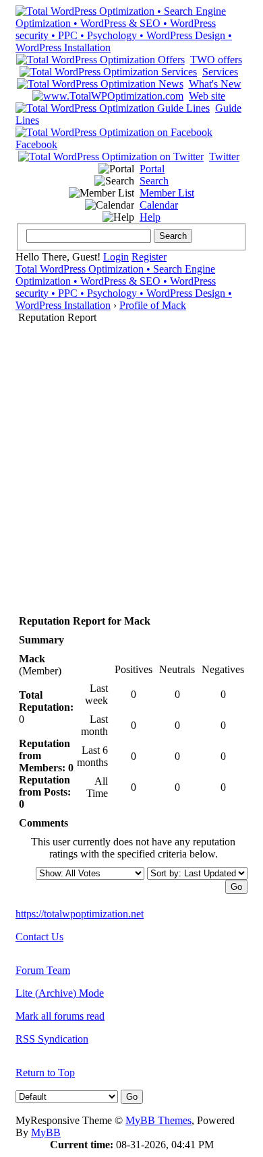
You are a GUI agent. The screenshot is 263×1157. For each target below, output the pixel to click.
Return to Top (45, 1072)
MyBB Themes (158, 1120)
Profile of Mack (152, 305)
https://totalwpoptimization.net (80, 913)
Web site (207, 96)
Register (149, 256)
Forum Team (43, 970)
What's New (215, 84)
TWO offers (216, 59)
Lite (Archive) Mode (60, 993)
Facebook (36, 144)
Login (116, 256)
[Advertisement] (131, 461)
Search (154, 180)
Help (150, 217)
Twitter (224, 156)
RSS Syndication (52, 1039)
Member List (167, 193)
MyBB (46, 1132)
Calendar (159, 205)
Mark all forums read (60, 1016)
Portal (152, 168)
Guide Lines (128, 114)
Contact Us (39, 936)
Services (220, 71)
